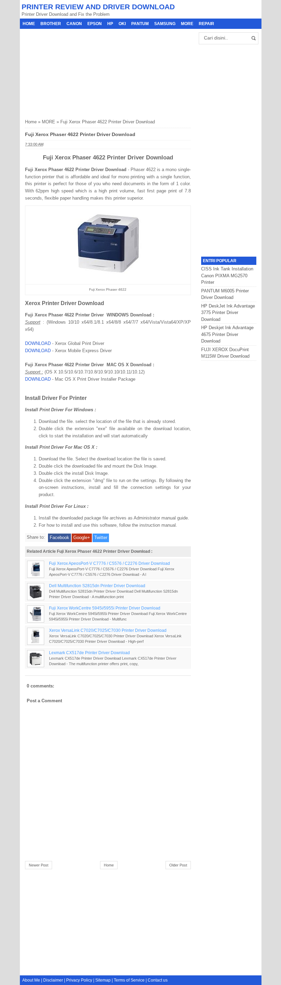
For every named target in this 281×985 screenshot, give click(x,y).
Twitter (100, 537)
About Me (31, 980)
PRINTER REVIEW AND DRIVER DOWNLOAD (98, 7)
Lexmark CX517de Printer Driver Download (89, 652)
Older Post (178, 865)
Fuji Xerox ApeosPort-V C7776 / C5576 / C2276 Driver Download (109, 563)
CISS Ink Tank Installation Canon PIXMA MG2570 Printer (227, 275)
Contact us (158, 980)
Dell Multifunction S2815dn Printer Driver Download (97, 585)
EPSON (94, 23)
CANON (74, 23)
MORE (187, 23)
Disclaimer (53, 980)
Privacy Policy (79, 980)
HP (110, 23)
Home (29, 23)
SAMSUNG (164, 23)
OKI (122, 23)
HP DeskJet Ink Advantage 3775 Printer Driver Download (228, 312)
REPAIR (206, 23)
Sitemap (103, 980)
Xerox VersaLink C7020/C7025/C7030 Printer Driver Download (108, 630)
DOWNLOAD (38, 343)
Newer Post (38, 865)
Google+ (81, 537)
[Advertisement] (76, 72)
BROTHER (50, 23)
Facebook (59, 537)
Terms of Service (129, 980)
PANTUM (140, 23)
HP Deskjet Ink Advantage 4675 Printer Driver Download (227, 334)
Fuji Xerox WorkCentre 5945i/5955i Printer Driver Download (104, 608)
